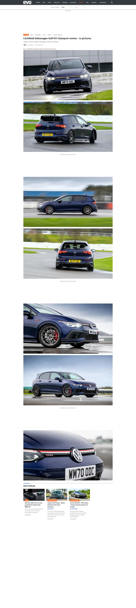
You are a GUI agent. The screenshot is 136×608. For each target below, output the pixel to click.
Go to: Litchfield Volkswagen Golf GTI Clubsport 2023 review (39, 49)
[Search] (112, 2)
